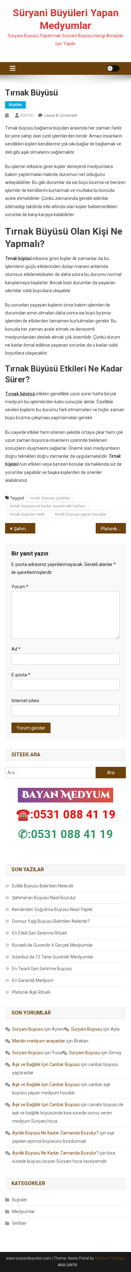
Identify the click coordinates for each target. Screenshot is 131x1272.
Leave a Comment (60, 115)
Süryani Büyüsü (27, 1029)
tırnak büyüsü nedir (27, 514)
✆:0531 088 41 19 (65, 834)
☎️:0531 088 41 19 (65, 814)
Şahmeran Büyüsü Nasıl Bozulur (44, 897)
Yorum (19, 586)
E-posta (20, 674)
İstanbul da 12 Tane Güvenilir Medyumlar (52, 956)
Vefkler (19, 1223)
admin (26, 115)
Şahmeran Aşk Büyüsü (24, 528)
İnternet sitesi (25, 700)
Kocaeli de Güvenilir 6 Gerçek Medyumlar (52, 945)
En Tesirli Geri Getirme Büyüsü (42, 968)
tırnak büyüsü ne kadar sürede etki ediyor (47, 506)
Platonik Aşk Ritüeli (113, 528)
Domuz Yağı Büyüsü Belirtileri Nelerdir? (51, 921)
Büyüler (15, 104)
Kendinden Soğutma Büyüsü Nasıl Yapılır (52, 909)
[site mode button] (113, 68)
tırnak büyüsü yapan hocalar (80, 514)
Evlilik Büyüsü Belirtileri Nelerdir (43, 885)
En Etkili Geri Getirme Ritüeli (39, 933)
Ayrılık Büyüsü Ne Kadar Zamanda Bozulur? (55, 1132)
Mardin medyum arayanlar (38, 1040)
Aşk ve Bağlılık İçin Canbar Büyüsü (46, 1064)
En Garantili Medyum (32, 980)
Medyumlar (23, 1211)
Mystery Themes (109, 1258)
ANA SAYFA (67, 1265)
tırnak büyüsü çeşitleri (50, 498)
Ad (15, 649)
